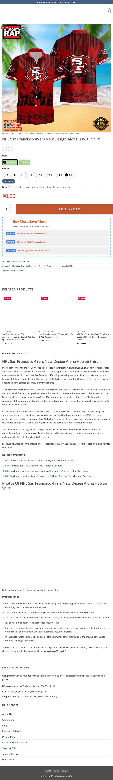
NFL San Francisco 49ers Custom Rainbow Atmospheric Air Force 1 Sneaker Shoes (46, 470)
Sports (13, 133)
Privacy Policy (9, 736)
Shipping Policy (10, 748)
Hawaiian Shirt (18, 266)
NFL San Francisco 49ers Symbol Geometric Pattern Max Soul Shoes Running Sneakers (48, 476)
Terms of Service (10, 753)
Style (5, 155)
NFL (21, 133)
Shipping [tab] (21, 353)
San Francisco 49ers (34, 266)
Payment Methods (11, 731)
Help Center (8, 759)
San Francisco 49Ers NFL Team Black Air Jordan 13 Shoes (33, 465)
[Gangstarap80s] (56, 11)
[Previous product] (10, 149)
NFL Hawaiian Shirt (35, 133)
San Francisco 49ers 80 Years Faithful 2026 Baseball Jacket (56, 335)
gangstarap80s (51, 651)
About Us (7, 714)
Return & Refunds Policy (14, 742)
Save (6, 27)
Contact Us (8, 719)
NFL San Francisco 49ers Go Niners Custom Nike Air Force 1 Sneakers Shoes (93, 337)
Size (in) (6, 168)
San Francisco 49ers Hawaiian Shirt (63, 133)
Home (5, 133)
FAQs (5, 725)
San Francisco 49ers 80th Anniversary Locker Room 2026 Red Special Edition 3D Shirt (18, 337)
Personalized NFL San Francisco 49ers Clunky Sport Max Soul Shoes (39, 460)
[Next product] (5, 149)
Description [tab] (8, 353)
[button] (4, 11)
